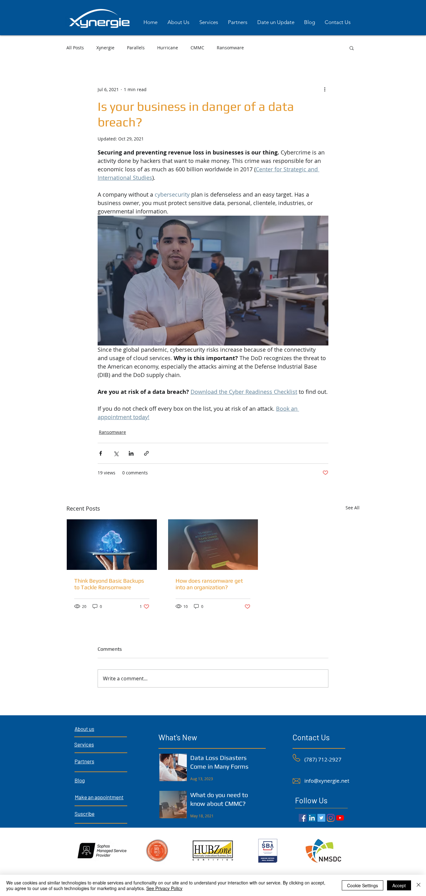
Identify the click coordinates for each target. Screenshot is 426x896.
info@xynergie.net (326, 780)
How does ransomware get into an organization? (209, 583)
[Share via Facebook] (101, 453)
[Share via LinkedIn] (131, 453)
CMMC (197, 48)
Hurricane (167, 48)
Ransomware (230, 48)
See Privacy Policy (164, 888)
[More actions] (324, 89)
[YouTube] (340, 818)
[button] (352, 47)
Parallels (136, 48)
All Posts (75, 48)
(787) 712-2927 (322, 759)
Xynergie (105, 48)
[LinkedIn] (312, 818)
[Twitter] (321, 818)
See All (353, 508)
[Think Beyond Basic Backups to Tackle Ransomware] (112, 544)
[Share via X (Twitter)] (116, 453)
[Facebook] (303, 818)
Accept (399, 885)
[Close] (418, 885)
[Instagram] (331, 818)
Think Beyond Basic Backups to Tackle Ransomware (109, 583)
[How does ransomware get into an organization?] (213, 544)
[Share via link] (146, 453)
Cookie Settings (362, 885)
